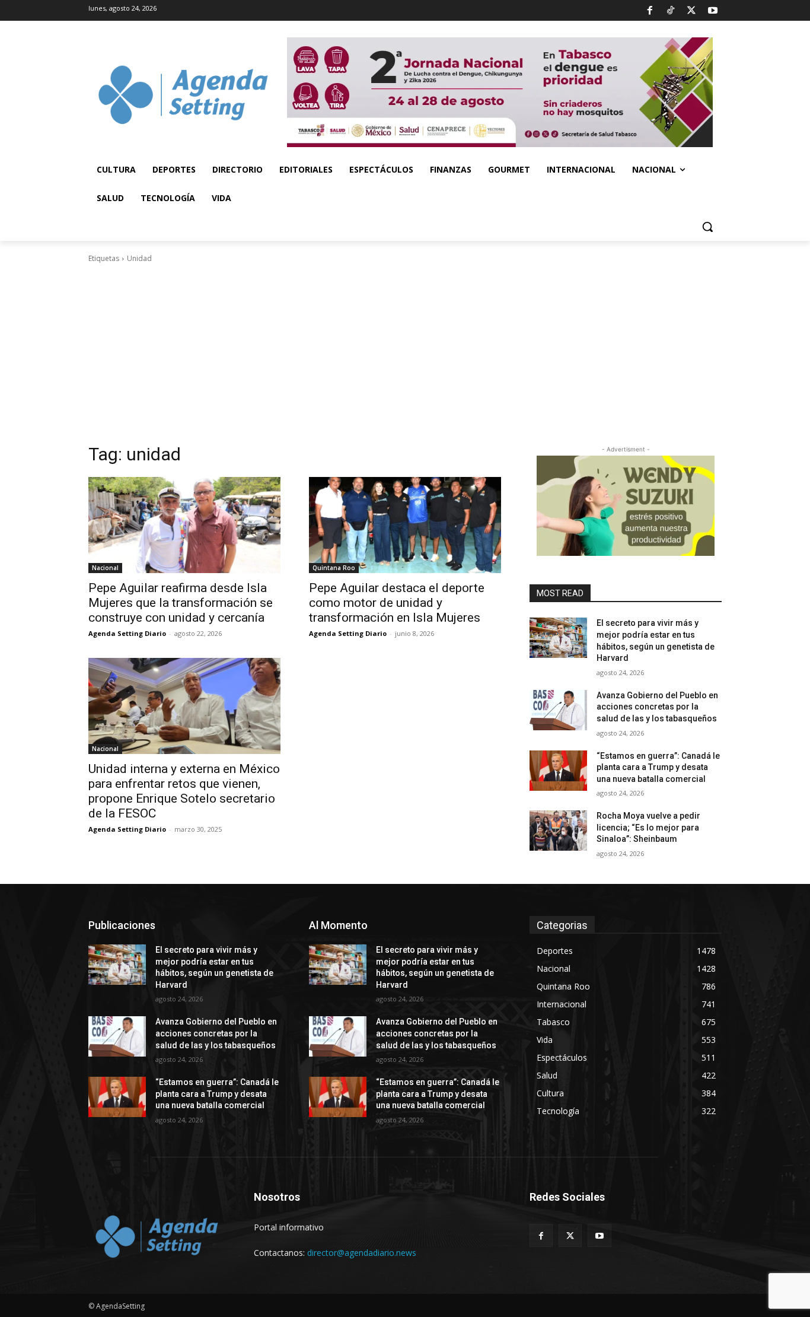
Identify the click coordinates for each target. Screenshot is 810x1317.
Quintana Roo (333, 568)
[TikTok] (671, 11)
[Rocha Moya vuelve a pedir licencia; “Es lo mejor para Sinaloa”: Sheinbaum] (558, 830)
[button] (707, 226)
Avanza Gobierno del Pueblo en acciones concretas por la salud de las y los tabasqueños (657, 707)
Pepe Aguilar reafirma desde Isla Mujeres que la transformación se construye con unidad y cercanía (180, 603)
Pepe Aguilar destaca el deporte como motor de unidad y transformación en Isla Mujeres (396, 603)
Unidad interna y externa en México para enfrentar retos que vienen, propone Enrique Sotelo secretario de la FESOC (184, 791)
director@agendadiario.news (361, 1252)
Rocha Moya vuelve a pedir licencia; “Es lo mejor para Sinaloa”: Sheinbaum (648, 827)
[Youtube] (713, 11)
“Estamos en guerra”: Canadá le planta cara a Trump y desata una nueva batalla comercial (658, 767)
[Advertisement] (405, 354)
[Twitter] (691, 11)
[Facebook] (649, 11)
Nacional (105, 568)
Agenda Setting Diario (127, 633)
